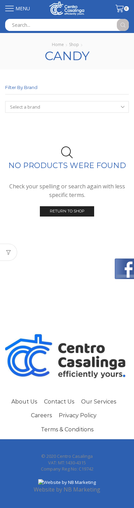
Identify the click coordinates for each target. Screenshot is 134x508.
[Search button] (123, 25)
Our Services (98, 401)
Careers (41, 415)
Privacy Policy (78, 415)
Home (58, 44)
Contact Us (59, 401)
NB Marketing (82, 489)
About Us (24, 401)
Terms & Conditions (67, 429)
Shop (74, 44)
